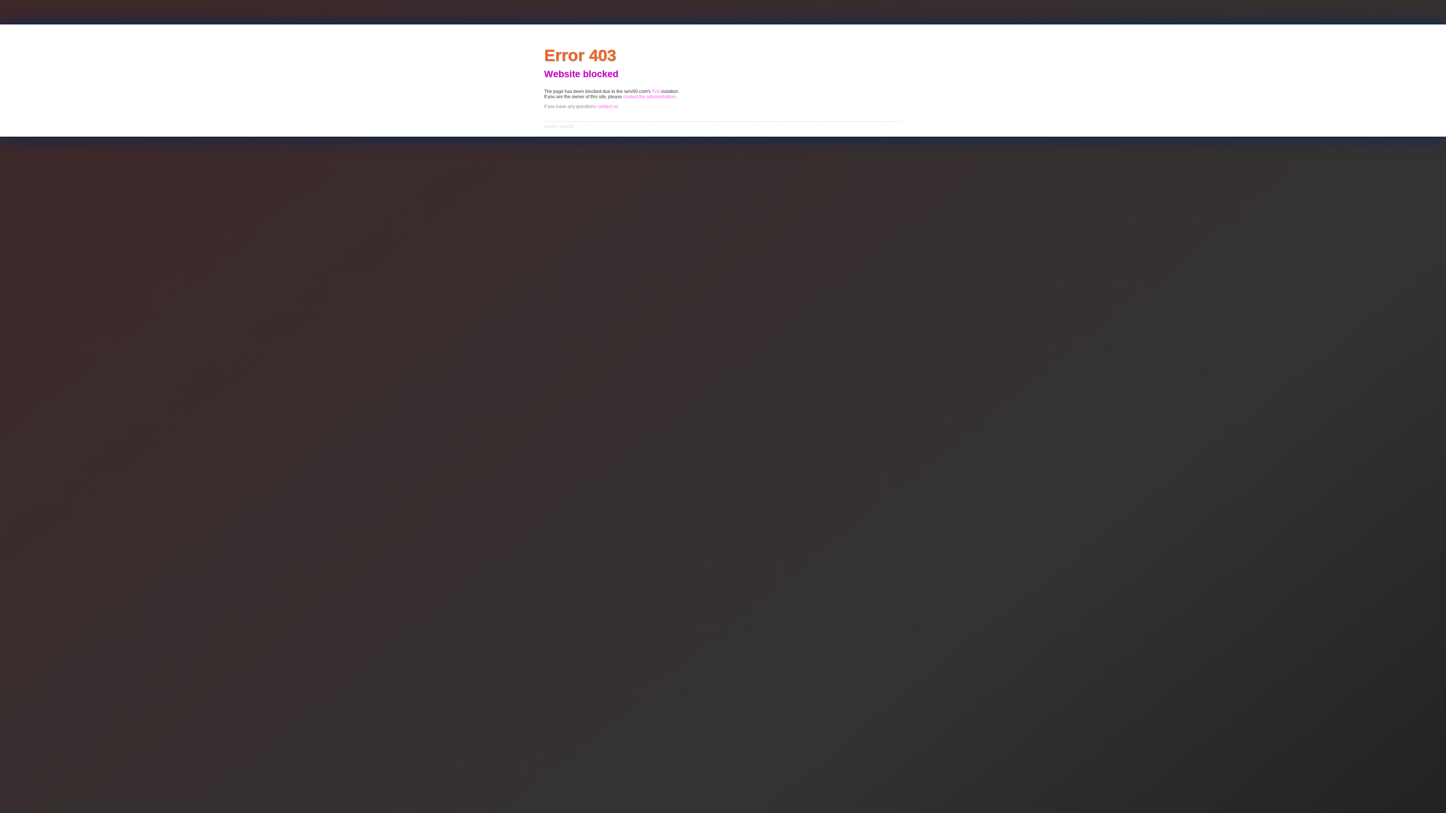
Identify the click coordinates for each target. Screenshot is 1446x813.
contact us (607, 106)
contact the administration (649, 96)
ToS (656, 91)
